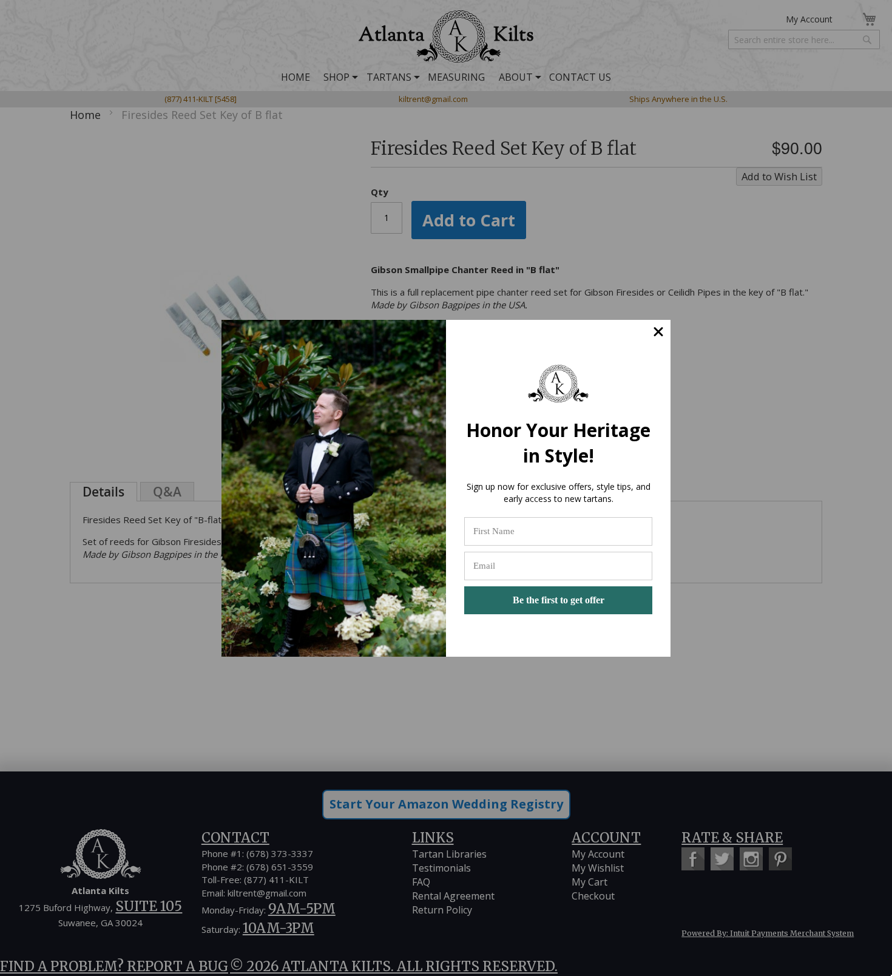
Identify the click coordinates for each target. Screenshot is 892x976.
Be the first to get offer (558, 600)
